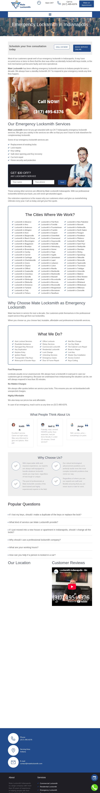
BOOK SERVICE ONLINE (81, 48)
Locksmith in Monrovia (49, 282)
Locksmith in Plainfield (75, 241)
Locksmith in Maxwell (49, 277)
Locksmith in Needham (50, 293)
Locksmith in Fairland (23, 288)
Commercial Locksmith (49, 783)
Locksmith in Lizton (48, 266)
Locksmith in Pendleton (76, 236)
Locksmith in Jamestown (50, 257)
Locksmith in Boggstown (24, 244)
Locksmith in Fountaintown (51, 227)
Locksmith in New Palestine (77, 222)
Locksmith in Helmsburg (50, 246)
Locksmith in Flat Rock (50, 222)
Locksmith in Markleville (50, 271)
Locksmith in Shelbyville (76, 246)
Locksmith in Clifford (22, 268)
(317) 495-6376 (26, 740)
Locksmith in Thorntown (76, 266)
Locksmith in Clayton (23, 266)
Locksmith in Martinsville (50, 274)
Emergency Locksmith (48, 790)
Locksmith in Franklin (49, 230)
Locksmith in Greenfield (50, 236)
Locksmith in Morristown (50, 290)
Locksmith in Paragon (75, 233)
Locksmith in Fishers (22, 293)
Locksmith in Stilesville (75, 257)
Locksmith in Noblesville (76, 227)
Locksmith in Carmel (22, 255)
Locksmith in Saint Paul (76, 244)
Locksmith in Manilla (49, 268)
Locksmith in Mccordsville (51, 279)
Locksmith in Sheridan (75, 249)
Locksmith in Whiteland (76, 282)
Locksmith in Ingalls (48, 255)
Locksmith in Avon (22, 233)
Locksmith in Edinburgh (24, 279)
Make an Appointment (86, 4)
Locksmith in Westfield (75, 279)
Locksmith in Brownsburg (24, 249)
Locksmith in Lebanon (49, 263)
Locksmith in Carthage (23, 257)
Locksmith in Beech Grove (25, 238)
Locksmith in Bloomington (24, 241)
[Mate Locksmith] (20, 8)
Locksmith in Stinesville (76, 260)
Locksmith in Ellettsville (23, 282)
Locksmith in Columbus (24, 274)
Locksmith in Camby (22, 252)
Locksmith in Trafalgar (75, 268)
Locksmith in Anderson (23, 227)
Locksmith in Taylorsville (76, 263)
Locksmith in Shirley (74, 252)
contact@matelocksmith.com (31, 763)
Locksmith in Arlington (23, 230)
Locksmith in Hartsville (49, 244)
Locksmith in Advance (23, 222)
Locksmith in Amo (21, 225)
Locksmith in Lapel (48, 260)
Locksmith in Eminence (23, 285)
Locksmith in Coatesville (24, 271)
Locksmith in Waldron (75, 274)
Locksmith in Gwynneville (50, 241)
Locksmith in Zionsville (75, 290)
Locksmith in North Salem (77, 230)
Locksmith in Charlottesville (25, 260)
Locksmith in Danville (23, 277)
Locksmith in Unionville (76, 271)
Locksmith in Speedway (76, 255)
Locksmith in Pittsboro (75, 238)
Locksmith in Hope (48, 252)
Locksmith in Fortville (49, 225)
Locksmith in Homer (48, 249)
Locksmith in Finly (21, 290)
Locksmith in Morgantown (51, 288)
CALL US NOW (62, 47)
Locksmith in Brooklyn (23, 246)
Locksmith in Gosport (49, 233)
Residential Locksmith (48, 787)
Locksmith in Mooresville (50, 285)
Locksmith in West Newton (77, 277)
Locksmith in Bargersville (24, 236)
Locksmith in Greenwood (50, 238)
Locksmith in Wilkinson (76, 288)
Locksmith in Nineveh (75, 225)
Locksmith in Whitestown (76, 285)
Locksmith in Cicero (22, 263)
